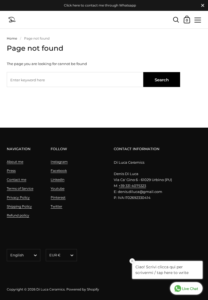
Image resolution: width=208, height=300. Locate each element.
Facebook (59, 171)
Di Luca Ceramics (50, 289)
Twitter (56, 206)
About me (15, 162)
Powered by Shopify (82, 289)
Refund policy (18, 215)
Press (11, 171)
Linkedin (57, 180)
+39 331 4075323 (132, 185)
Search (162, 79)
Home (12, 38)
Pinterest (58, 197)
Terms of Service (20, 188)
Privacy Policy (18, 197)
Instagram (59, 162)
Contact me (16, 180)
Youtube (57, 188)
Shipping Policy (19, 206)
